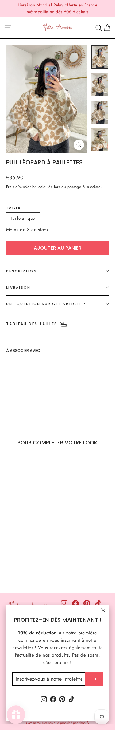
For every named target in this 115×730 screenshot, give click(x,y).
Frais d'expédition (21, 187)
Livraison (18, 287)
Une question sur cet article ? (46, 303)
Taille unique (23, 218)
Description (21, 271)
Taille (13, 207)
